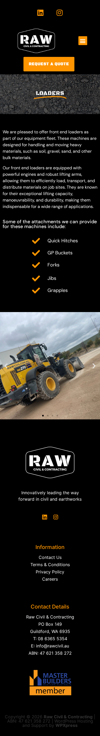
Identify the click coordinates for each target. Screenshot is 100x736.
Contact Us (50, 557)
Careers (50, 579)
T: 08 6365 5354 (50, 638)
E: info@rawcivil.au (50, 646)
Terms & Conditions (50, 564)
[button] (82, 40)
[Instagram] (60, 13)
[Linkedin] (40, 13)
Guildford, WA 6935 (50, 631)
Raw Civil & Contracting (50, 617)
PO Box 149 (50, 624)
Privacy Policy (50, 571)
